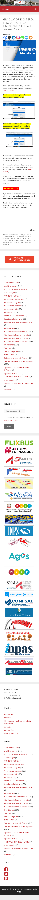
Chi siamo (8, 714)
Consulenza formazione (14, 299)
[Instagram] (18, 38)
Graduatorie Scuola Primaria (16, 341)
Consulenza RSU (11, 309)
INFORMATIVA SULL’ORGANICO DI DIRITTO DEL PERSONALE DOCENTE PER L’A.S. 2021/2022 (18, 238)
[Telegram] (26, 38)
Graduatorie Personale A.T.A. (14, 235)
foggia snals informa (13, 319)
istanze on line (9, 90)
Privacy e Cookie (11, 733)
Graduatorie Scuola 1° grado (16, 335)
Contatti (7, 727)
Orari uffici (9, 730)
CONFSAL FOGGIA (11, 296)
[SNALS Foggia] (19, 3)
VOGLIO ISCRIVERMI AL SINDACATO (19, 383)
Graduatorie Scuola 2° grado (16, 338)
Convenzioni (9, 312)
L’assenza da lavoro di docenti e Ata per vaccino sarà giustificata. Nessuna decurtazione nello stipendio (19, 242)
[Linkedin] (14, 38)
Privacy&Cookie (11, 420)
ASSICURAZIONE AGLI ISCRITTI (17, 289)
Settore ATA (9, 354)
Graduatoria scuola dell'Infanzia (18, 322)
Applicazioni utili (11, 282)
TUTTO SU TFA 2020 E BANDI (17, 376)
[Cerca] (36, 9)
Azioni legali (9, 292)
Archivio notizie (10, 286)
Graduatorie (9, 328)
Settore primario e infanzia (15, 358)
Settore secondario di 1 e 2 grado (18, 361)
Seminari (8, 348)
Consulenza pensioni (13, 305)
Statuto (7, 717)
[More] (31, 38)
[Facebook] (5, 38)
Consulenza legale (12, 302)
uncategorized (10, 380)
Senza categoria (11, 351)
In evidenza (27, 235)
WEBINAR (8, 389)
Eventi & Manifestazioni (14, 315)
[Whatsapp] (22, 38)
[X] (9, 38)
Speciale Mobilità (11, 373)
